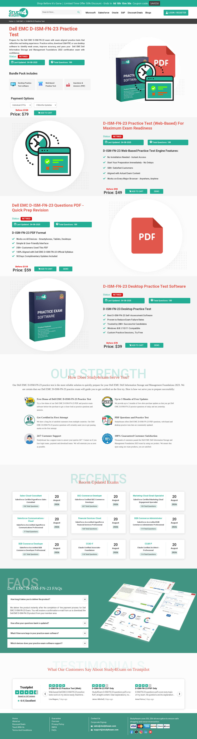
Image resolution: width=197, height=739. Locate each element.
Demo (156, 191)
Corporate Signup (98, 722)
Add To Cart (137, 191)
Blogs (148, 12)
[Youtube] (150, 732)
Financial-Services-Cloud (89, 518)
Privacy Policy (58, 724)
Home (11, 21)
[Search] (78, 12)
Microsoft (91, 12)
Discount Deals (135, 12)
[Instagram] (141, 732)
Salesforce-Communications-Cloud (30, 519)
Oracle (115, 12)
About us (16, 721)
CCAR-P (148, 544)
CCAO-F (89, 544)
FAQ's (54, 730)
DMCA (54, 727)
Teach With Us (18, 727)
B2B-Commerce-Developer (31, 544)
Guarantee (56, 718)
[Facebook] (131, 732)
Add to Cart (46, 113)
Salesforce (103, 12)
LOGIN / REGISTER (177, 12)
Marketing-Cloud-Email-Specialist (148, 496)
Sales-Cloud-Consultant (31, 496)
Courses (55, 721)
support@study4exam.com (106, 730)
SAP (123, 12)
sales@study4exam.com (105, 726)
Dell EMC (19, 21)
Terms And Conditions (22, 730)
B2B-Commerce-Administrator (148, 518)
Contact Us (95, 718)
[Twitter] (136, 732)
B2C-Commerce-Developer (89, 496)
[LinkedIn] (145, 732)
